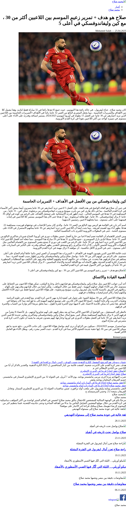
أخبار (117, 7)
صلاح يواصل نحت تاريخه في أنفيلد (105, 432)
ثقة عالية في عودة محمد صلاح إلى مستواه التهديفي (95, 414)
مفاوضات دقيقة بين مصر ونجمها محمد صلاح (99, 483)
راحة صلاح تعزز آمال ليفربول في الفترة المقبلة (98, 449)
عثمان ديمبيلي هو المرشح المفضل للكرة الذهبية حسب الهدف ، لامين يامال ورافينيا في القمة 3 (79, 362)
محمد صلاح (114, 9)
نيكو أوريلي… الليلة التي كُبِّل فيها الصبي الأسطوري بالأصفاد (90, 466)
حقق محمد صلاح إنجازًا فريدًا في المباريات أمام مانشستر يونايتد (94, 385)
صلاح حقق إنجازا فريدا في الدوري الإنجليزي (104, 374)
